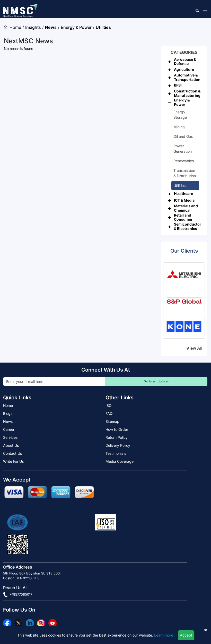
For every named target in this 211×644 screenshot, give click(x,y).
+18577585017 (20, 594)
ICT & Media (184, 200)
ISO (109, 405)
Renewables (183, 161)
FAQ (109, 413)
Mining (179, 127)
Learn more (163, 635)
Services (10, 437)
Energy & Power (76, 27)
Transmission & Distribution (184, 173)
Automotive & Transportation (187, 77)
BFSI (178, 85)
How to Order (117, 429)
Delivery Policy (118, 445)
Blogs (7, 413)
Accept (186, 635)
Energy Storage (180, 114)
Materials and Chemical (186, 208)
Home (15, 27)
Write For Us (13, 461)
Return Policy (117, 437)
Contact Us (12, 453)
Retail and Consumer (183, 217)
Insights (33, 27)
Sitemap (112, 421)
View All (194, 348)
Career (8, 429)
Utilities (103, 27)
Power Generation (182, 148)
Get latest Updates (156, 381)
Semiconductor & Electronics (187, 226)
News (51, 27)
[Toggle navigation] (204, 10)
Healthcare (183, 193)
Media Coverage (120, 461)
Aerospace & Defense (185, 61)
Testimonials (116, 453)
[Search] (197, 10)
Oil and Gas (183, 136)
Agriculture (184, 69)
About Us (11, 445)
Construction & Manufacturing (187, 93)
